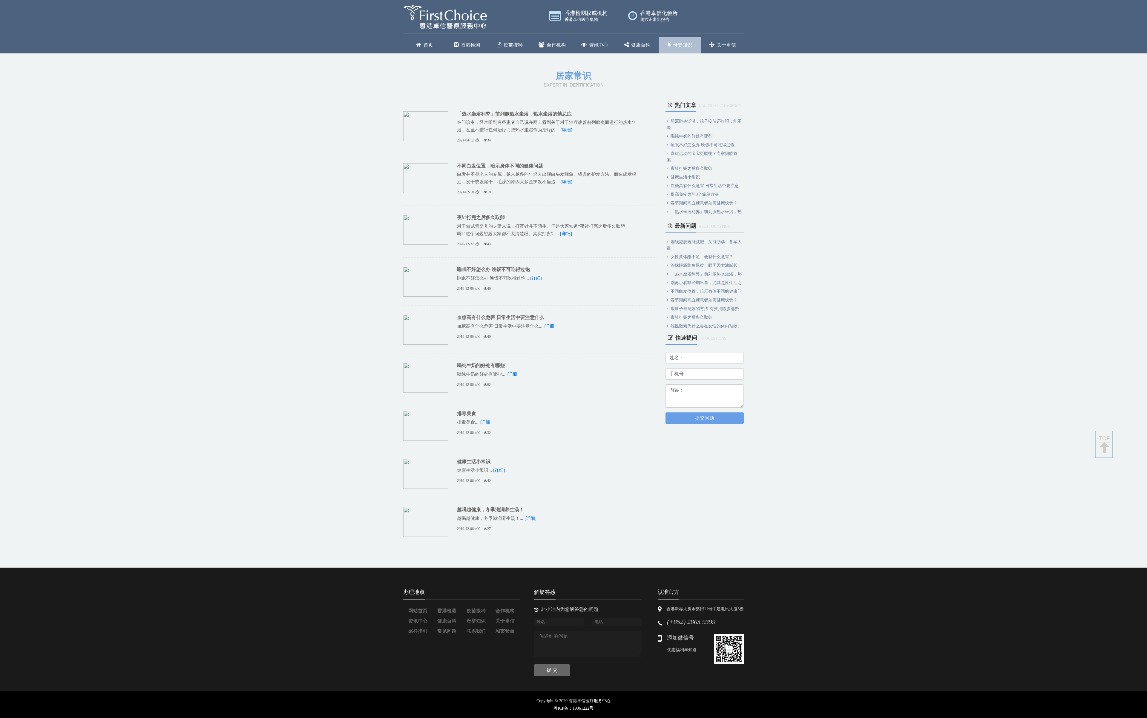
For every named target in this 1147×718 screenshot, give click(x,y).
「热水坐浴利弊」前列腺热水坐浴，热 (706, 211)
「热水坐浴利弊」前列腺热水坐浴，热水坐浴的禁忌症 (514, 113)
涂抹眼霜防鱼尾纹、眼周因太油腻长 (704, 265)
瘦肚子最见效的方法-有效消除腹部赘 (705, 308)
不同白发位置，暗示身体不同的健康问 (706, 291)
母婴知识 (682, 44)
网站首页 (417, 610)
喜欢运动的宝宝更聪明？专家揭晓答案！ (702, 156)
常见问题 (446, 631)
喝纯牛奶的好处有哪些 (481, 365)
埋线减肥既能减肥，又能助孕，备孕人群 (704, 245)
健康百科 (640, 44)
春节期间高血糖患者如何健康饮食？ (704, 203)
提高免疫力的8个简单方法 (695, 194)
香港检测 (470, 44)
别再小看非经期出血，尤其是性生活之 (706, 283)
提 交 (552, 670)
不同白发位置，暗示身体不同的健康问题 (500, 165)
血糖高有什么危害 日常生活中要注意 (705, 186)
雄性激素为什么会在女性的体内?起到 (705, 326)
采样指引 (417, 631)
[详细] (566, 129)
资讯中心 (598, 44)
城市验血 (505, 631)
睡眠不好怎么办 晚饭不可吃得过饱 (493, 269)
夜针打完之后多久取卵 (481, 217)
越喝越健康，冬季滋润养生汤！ (490, 509)
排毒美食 (466, 413)
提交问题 (704, 417)
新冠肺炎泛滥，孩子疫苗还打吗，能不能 (704, 124)
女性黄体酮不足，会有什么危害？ (702, 257)
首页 (428, 44)
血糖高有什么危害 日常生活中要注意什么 (500, 317)
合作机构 (556, 44)
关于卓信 (726, 44)
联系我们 (476, 631)
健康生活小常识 (473, 461)
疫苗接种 (513, 44)
